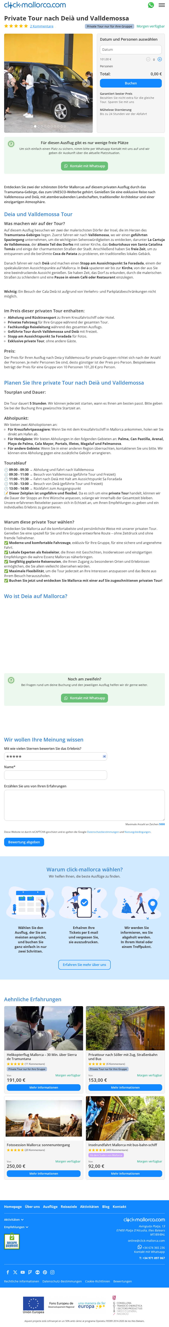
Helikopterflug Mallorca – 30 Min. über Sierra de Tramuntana (42, 1056)
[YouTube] (22, 1272)
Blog (105, 1206)
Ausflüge (50, 1206)
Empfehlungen (14, 1227)
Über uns (32, 1206)
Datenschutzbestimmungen (103, 832)
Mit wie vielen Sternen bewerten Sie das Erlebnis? (42, 748)
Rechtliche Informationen (21, 1281)
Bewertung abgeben (24, 842)
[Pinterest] (45, 1272)
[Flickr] (37, 1272)
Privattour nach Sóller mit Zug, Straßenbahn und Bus (122, 1056)
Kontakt (119, 1206)
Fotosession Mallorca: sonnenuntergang (38, 1145)
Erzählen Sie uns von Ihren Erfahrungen (35, 786)
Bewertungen (122, 1281)
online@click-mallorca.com (146, 1241)
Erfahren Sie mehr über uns (84, 964)
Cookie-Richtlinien (97, 1281)
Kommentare (41, 26)
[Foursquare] (30, 1272)
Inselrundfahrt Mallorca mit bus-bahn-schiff (122, 1145)
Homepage (13, 1206)
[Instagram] (52, 1272)
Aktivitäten (89, 1206)
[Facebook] (8, 1272)
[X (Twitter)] (15, 1272)
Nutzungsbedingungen (137, 832)
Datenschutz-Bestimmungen (62, 1281)
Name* (9, 767)
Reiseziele (69, 1206)
